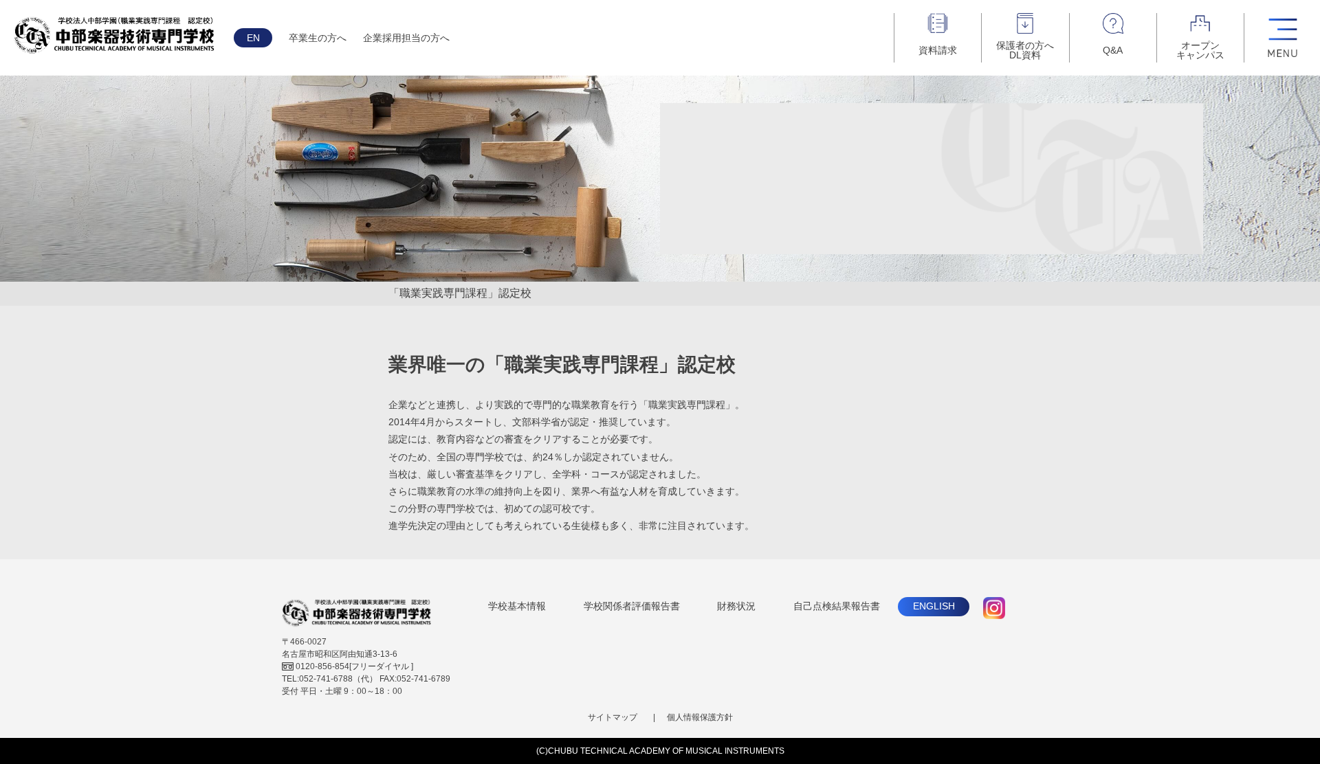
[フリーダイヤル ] (354, 666)
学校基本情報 (517, 605)
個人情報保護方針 (700, 717)
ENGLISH (934, 605)
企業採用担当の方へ (406, 37)
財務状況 (736, 605)
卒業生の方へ (317, 37)
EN (253, 37)
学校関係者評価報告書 (632, 605)
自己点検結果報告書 (836, 605)
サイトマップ (612, 717)
